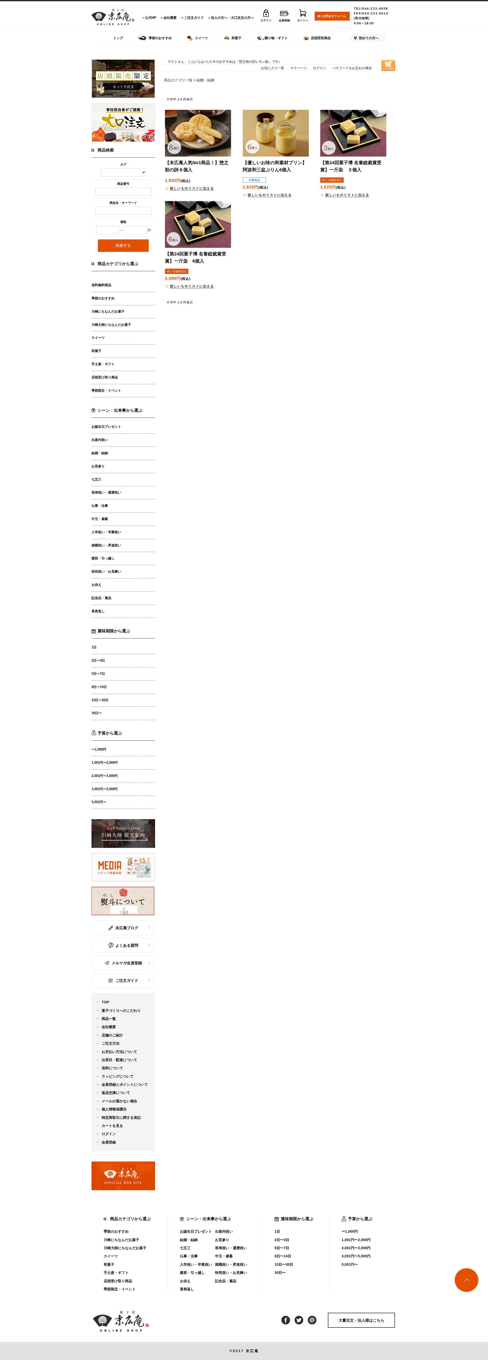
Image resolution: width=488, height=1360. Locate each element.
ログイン (319, 68)
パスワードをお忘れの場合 (352, 68)
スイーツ (98, 338)
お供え (96, 585)
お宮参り (98, 466)
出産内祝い (100, 440)
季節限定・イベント (106, 390)
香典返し (98, 611)
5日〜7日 (98, 674)
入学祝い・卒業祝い (106, 532)
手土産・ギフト (103, 364)
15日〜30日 (100, 700)
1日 (94, 647)
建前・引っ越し (103, 558)
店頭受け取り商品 (105, 377)
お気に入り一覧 (272, 68)
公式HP (150, 18)
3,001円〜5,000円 (105, 789)
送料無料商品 (101, 285)
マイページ (298, 68)
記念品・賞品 (101, 598)
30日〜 (97, 713)
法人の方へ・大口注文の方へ (232, 18)
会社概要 (170, 18)
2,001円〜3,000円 (105, 776)
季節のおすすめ (103, 298)
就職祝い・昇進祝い (106, 545)
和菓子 (96, 351)
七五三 (96, 479)
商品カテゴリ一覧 (178, 80)
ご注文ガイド (194, 18)
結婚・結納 (100, 453)
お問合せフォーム (334, 16)
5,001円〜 (99, 802)
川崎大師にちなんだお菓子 (111, 325)
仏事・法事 (100, 506)
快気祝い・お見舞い (106, 571)
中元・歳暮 (100, 519)
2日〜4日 (98, 660)
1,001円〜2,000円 (105, 763)
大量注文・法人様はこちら (361, 1320)
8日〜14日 (99, 687)
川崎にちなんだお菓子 (108, 311)
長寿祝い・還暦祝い (106, 492)
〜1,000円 (99, 749)
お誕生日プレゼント (106, 427)
